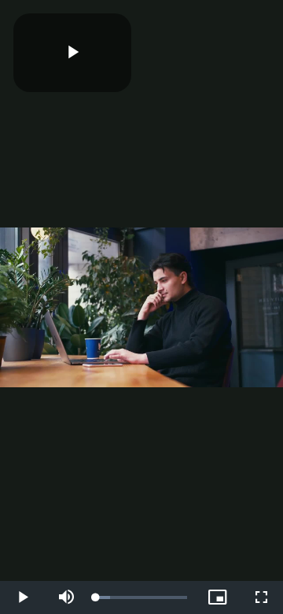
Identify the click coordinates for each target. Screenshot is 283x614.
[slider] (141, 597)
